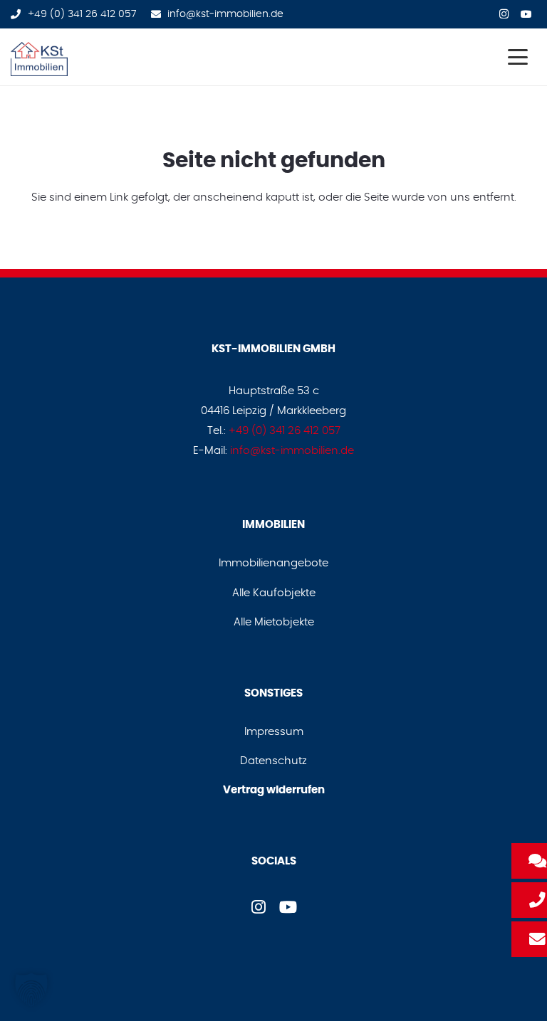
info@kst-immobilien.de (292, 450)
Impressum (273, 731)
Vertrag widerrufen (274, 790)
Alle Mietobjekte (274, 622)
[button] (517, 57)
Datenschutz (273, 761)
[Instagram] (504, 12)
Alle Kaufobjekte (274, 593)
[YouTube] (526, 12)
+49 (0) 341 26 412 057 (284, 430)
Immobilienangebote (273, 563)
